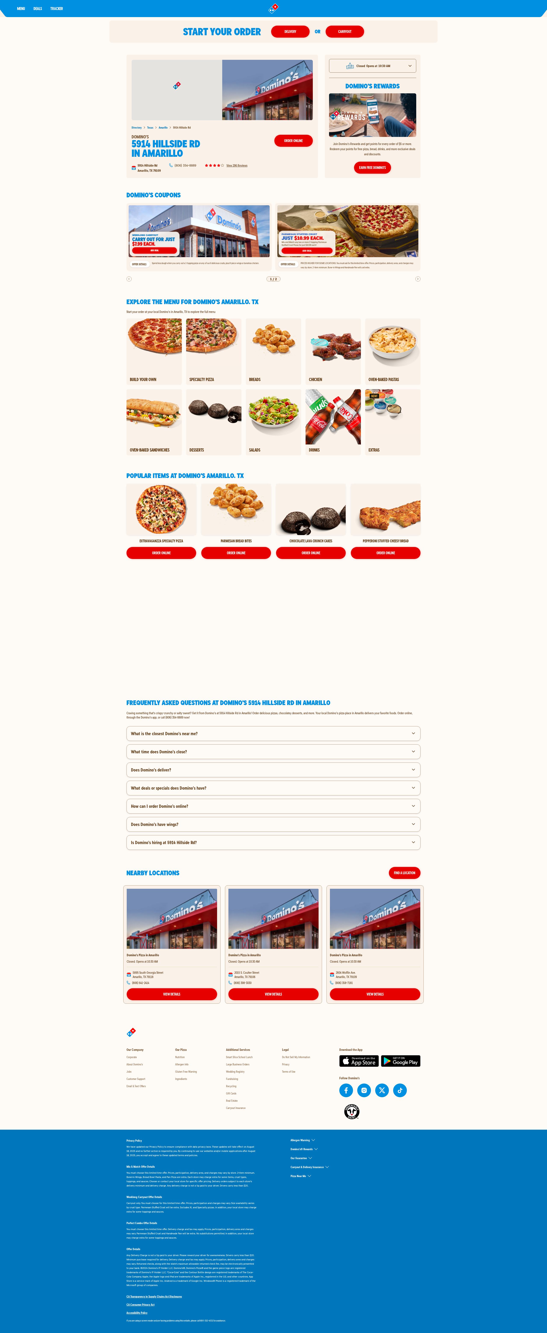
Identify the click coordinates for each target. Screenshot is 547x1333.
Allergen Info (181, 1064)
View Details (171, 994)
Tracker (56, 8)
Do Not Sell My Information (296, 1057)
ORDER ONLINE (161, 552)
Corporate (131, 1057)
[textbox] (273, 715)
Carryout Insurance (236, 1108)
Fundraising (232, 1079)
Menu (21, 8)
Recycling (231, 1086)
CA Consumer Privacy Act (140, 1305)
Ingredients (181, 1079)
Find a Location (404, 872)
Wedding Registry (235, 1071)
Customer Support (135, 1079)
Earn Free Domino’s (372, 167)
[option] (199, 237)
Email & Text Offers (136, 1086)
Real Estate (232, 1101)
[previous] (129, 279)
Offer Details (139, 264)
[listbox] (273, 237)
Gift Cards (231, 1093)
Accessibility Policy (136, 1313)
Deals (38, 8)
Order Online (293, 140)
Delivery (290, 31)
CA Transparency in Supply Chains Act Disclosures (154, 1296)
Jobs (128, 1071)
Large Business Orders (237, 1064)
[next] (418, 279)
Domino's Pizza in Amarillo (143, 955)
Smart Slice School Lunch (239, 1057)
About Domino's (134, 1064)
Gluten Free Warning (186, 1071)
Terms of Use (288, 1071)
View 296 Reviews (236, 165)
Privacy (285, 1064)
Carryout (344, 31)
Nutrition (180, 1057)
